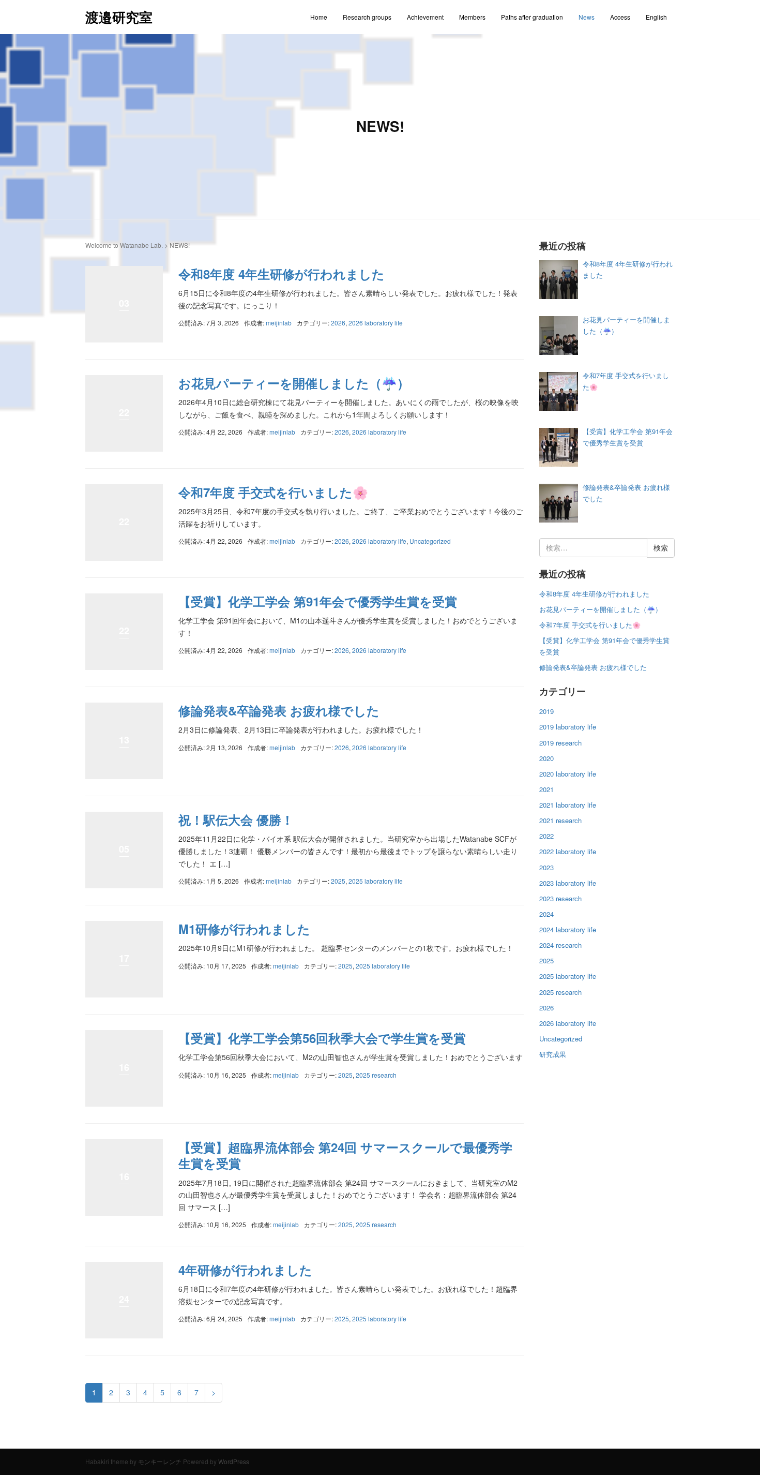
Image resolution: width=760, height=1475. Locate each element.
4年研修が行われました (245, 1269)
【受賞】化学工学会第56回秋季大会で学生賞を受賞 (322, 1038)
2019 (546, 711)
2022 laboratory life (567, 851)
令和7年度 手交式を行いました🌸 (273, 492)
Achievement (425, 16)
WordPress (233, 1461)
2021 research (560, 820)
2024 (546, 914)
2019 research (560, 743)
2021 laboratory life (567, 805)
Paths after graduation (532, 16)
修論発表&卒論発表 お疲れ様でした (278, 710)
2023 (546, 867)
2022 (546, 836)
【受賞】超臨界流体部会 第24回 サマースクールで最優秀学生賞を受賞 (345, 1155)
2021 (546, 789)
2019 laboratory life (567, 727)
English (656, 16)
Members (472, 16)
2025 (338, 880)
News (587, 16)
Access (620, 16)
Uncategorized (430, 541)
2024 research (560, 945)
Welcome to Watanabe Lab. (124, 245)
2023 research (560, 898)
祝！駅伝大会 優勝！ (236, 819)
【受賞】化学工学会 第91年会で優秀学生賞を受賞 (317, 601)
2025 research (376, 1074)
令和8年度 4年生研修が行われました (281, 273)
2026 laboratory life (375, 322)
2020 (546, 758)
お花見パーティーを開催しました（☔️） (293, 383)
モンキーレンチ (159, 1461)
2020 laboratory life (567, 774)
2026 (338, 322)
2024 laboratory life (567, 929)
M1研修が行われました (244, 928)
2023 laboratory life (567, 883)
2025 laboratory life (375, 880)
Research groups (367, 16)
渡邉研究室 (119, 16)
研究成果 (552, 1054)
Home (318, 16)
